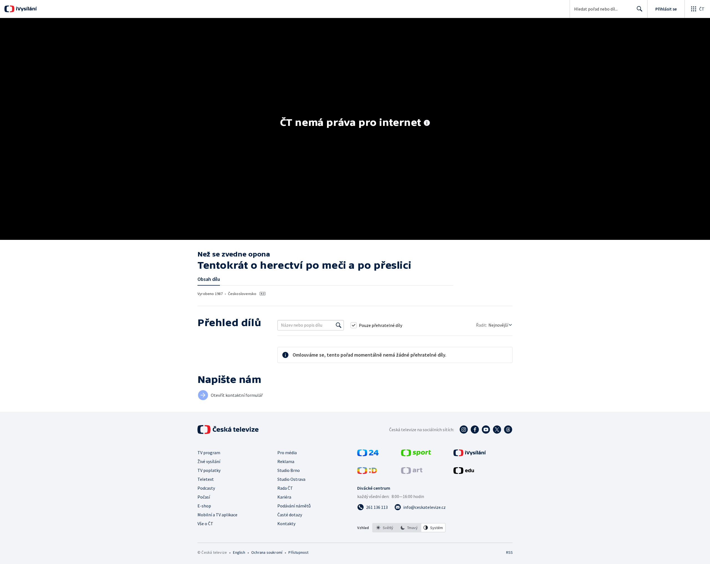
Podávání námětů (294, 506)
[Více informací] (427, 123)
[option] (385, 528)
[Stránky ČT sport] (416, 454)
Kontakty (286, 523)
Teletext (205, 479)
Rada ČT (285, 488)
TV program (208, 452)
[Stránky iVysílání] (469, 454)
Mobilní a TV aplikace (217, 514)
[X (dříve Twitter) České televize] (497, 429)
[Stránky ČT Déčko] (367, 472)
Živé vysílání (208, 461)
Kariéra (284, 497)
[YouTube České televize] (485, 429)
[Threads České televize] (508, 429)
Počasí (203, 497)
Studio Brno (288, 470)
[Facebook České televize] (474, 429)
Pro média (287, 452)
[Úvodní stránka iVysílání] (25, 9)
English (239, 552)
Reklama (285, 461)
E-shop (204, 506)
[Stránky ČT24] (368, 454)
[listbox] (409, 527)
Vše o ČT (205, 523)
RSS (509, 552)
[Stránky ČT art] (411, 472)
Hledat (639, 9)
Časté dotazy (289, 514)
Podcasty (206, 488)
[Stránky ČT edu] (463, 472)
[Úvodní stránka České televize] (228, 429)
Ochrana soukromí (266, 552)
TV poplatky (208, 470)
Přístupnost (298, 552)
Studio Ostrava (291, 479)
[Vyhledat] (338, 325)
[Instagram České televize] (463, 429)
